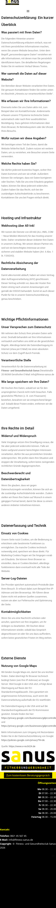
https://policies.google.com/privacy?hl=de (23, 740)
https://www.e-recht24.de (22, 746)
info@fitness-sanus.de (21, 839)
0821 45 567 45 (18, 835)
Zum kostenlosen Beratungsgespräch (28, 775)
